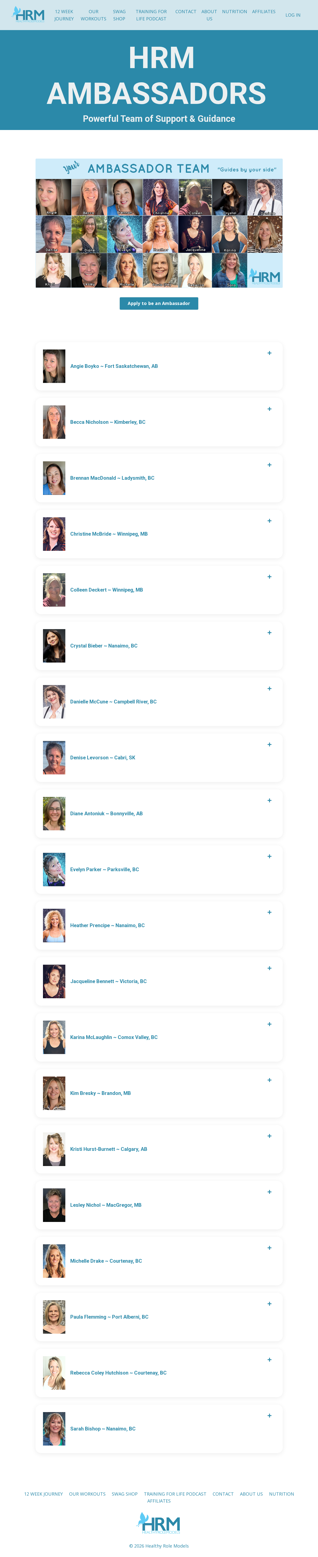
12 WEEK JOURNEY (64, 15)
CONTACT (186, 11)
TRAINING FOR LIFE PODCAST (151, 15)
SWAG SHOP (119, 15)
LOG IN (293, 15)
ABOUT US (209, 15)
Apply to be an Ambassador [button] (159, 303)
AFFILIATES (264, 11)
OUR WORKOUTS (93, 15)
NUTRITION (234, 11)
